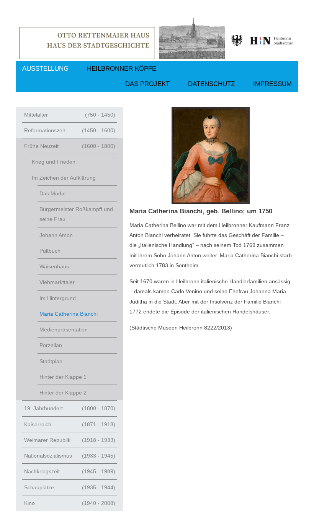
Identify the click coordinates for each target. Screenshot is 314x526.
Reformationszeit (69, 130)
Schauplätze (69, 487)
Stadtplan (50, 361)
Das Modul (52, 193)
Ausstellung (45, 68)
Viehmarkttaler (57, 282)
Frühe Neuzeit (69, 146)
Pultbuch (50, 251)
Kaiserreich (69, 424)
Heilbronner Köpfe (121, 68)
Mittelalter (69, 115)
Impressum (272, 84)
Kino (69, 503)
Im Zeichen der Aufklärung (64, 178)
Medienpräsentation (63, 329)
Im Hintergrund (57, 298)
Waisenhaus (54, 266)
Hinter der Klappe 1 (63, 377)
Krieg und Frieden (53, 162)
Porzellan (50, 345)
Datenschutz (211, 84)
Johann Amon (56, 235)
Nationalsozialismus (69, 456)
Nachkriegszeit (69, 471)
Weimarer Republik (69, 440)
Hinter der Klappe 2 (63, 393)
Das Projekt (147, 84)
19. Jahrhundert (69, 408)
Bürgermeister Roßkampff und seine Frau (76, 214)
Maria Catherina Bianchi (68, 314)
